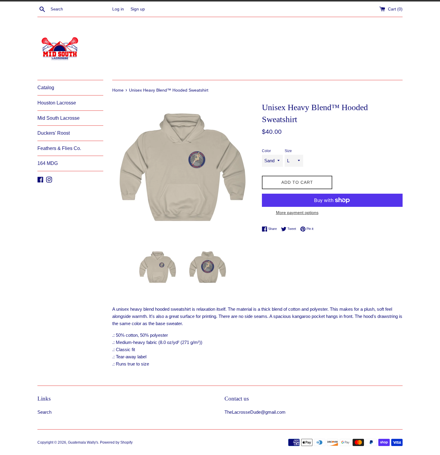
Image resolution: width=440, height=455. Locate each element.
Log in (118, 9)
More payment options (297, 212)
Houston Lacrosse (56, 102)
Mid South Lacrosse (58, 118)
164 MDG (47, 163)
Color (266, 151)
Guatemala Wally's (83, 442)
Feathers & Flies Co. (59, 148)
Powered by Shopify (116, 442)
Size (288, 151)
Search (44, 412)
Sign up (138, 9)
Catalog (45, 87)
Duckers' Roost (53, 133)
